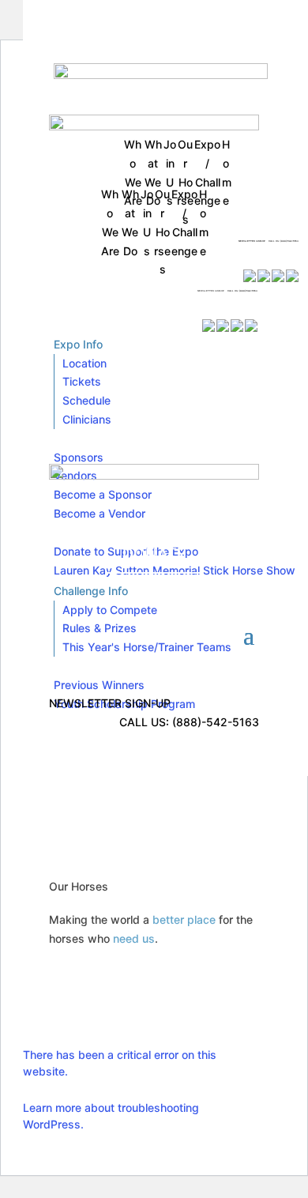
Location (84, 363)
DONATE (98, 298)
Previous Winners (99, 684)
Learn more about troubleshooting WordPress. (111, 1116)
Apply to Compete (109, 609)
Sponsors (78, 457)
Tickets (81, 381)
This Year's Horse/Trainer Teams (146, 647)
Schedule (86, 400)
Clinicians (86, 419)
